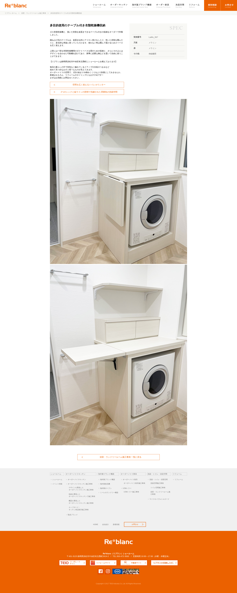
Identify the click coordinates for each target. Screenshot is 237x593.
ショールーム (100, 5)
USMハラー (127, 488)
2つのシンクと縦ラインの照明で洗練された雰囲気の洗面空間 (89, 92)
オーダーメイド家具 (130, 479)
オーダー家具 (163, 5)
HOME (95, 524)
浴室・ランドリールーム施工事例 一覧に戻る (120, 457)
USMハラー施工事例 (131, 492)
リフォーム (195, 5)
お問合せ (229, 5)
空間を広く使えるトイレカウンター (89, 84)
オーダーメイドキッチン (77, 479)
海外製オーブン (106, 488)
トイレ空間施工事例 (157, 488)
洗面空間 (180, 5)
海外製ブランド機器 (142, 5)
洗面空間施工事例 (157, 483)
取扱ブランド (73, 515)
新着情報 (116, 524)
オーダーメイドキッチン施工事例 (80, 484)
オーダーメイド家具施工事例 (134, 483)
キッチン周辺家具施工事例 (78, 508)
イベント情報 (57, 484)
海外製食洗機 (105, 484)
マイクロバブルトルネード (159, 499)
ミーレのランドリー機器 (109, 493)
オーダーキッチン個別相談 (212, 5)
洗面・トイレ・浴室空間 (158, 479)
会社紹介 (105, 524)
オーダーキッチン (119, 5)
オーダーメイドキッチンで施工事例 (82, 495)
